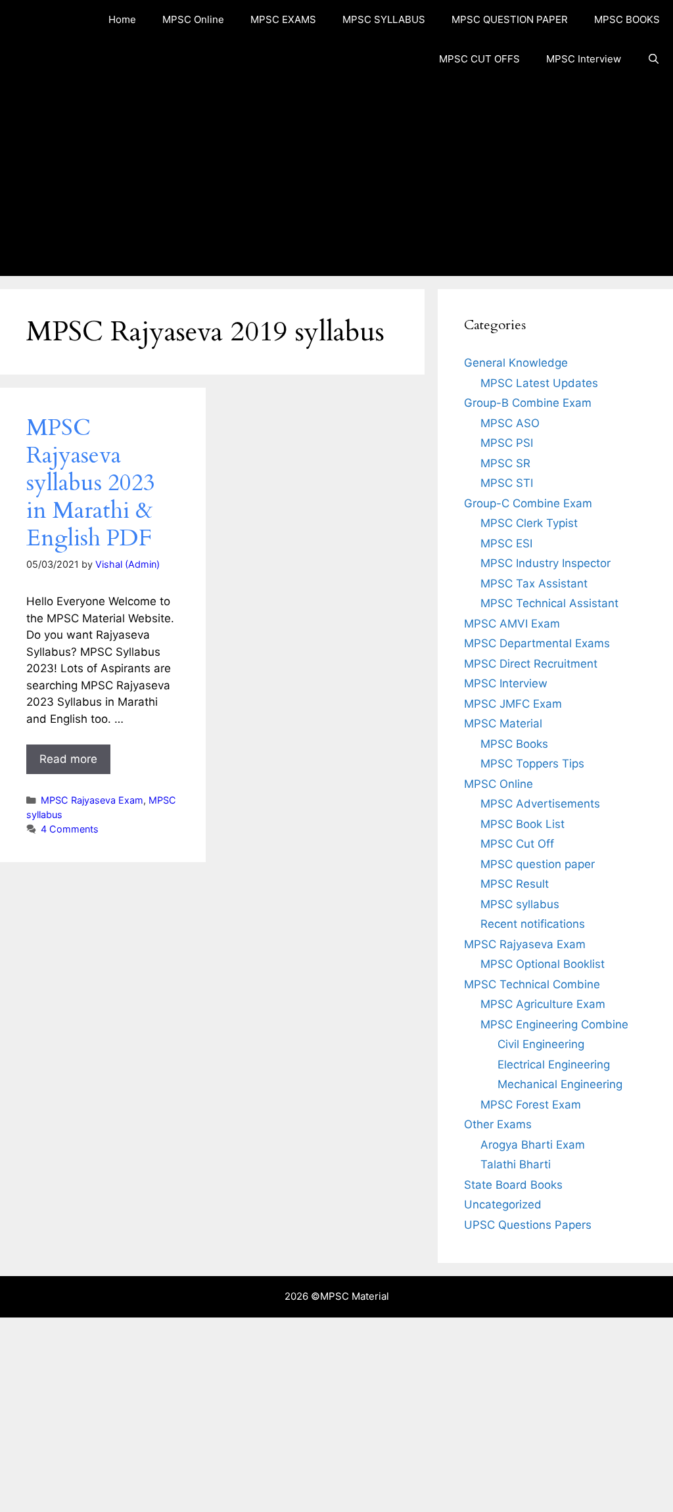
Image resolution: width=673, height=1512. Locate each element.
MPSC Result (514, 883)
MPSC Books (514, 743)
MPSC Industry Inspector (545, 563)
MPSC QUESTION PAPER (510, 19)
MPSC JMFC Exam (513, 703)
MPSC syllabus (519, 904)
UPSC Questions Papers (528, 1224)
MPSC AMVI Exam (512, 623)
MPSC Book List (522, 824)
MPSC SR (505, 463)
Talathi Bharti (515, 1164)
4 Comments (70, 829)
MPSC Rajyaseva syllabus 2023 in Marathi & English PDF (90, 483)
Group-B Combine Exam (528, 402)
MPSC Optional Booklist (542, 964)
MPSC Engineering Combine (554, 1024)
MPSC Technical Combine (532, 984)
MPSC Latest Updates (539, 383)
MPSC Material (503, 723)
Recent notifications (532, 923)
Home (122, 19)
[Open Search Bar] (653, 59)
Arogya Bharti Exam (532, 1144)
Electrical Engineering (554, 1064)
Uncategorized (503, 1204)
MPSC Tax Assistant (534, 583)
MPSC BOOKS (627, 19)
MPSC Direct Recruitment (530, 663)
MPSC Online (193, 19)
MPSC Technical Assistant (549, 603)
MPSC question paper (537, 864)
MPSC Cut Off (517, 843)
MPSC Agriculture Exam (542, 1004)
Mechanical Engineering (560, 1084)
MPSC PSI (506, 442)
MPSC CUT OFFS (479, 59)
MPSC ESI (506, 543)
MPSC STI (506, 483)
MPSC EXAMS (283, 19)
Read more (68, 759)
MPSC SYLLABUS (383, 19)
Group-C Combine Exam (528, 503)
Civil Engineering (541, 1044)
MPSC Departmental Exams (537, 643)
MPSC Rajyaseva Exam (92, 800)
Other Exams (498, 1124)
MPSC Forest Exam (530, 1104)
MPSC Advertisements (540, 803)
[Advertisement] (336, 177)
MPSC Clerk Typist (529, 523)
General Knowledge (516, 362)
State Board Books (513, 1184)
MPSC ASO (510, 423)
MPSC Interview (583, 59)
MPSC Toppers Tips (532, 763)
